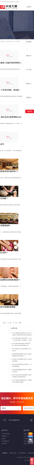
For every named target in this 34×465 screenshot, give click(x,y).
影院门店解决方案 (28, 443)
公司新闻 (17, 41)
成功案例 (28, 41)
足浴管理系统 (22, 453)
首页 (7, 41)
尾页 (20, 322)
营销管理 (4, 436)
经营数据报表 (5, 441)
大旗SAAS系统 (6, 433)
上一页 (9, 322)
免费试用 (29, 111)
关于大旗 (28, 69)
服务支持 (28, 55)
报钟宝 (3, 438)
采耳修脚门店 (27, 438)
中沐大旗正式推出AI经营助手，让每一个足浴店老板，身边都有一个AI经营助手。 (21, 340)
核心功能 (28, 27)
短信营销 (4, 443)
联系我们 (28, 97)
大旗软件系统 (12, 453)
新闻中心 (28, 83)
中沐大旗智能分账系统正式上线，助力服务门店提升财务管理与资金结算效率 (22, 335)
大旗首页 (28, 7)
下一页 (15, 322)
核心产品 (28, 13)
